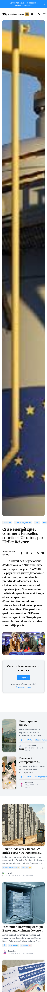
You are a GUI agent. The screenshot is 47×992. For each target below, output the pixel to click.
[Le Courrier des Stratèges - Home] (15, 14)
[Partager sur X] (27, 553)
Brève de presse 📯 (11, 867)
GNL (37, 522)
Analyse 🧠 (26, 945)
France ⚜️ (26, 867)
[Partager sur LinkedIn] (32, 553)
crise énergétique (23, 522)
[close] (44, 4)
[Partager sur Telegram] (37, 553)
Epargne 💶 (13, 945)
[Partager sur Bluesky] (42, 553)
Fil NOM (7, 522)
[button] (32, 14)
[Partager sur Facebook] (21, 553)
